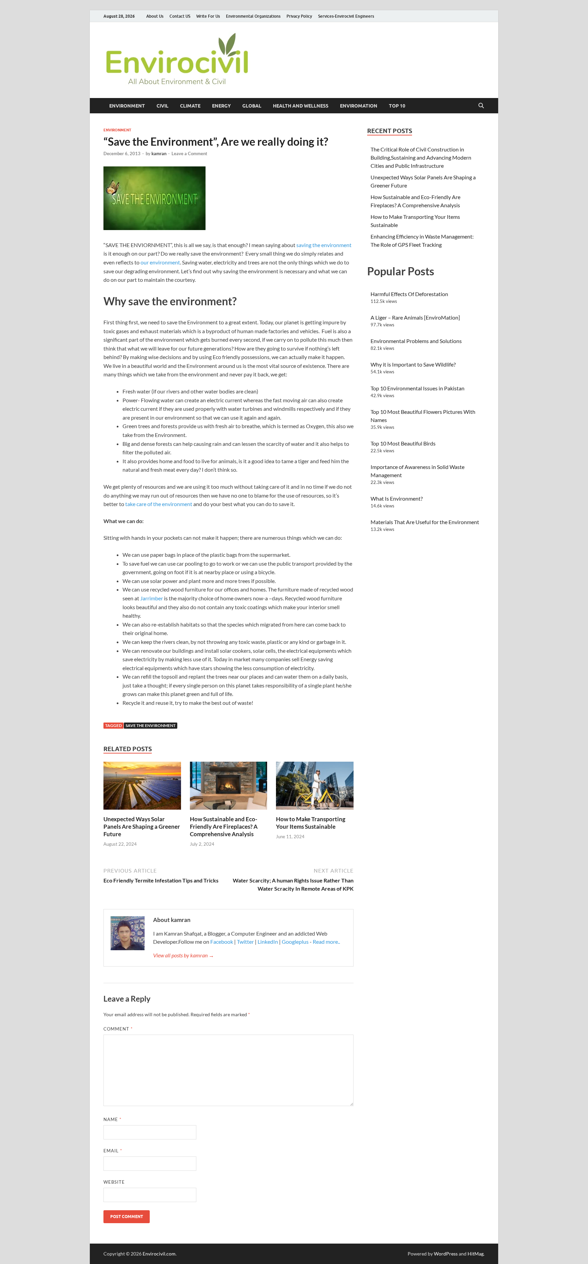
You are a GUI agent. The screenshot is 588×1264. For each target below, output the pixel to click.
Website (114, 1182)
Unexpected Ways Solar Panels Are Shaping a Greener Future (141, 826)
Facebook (222, 941)
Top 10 (397, 106)
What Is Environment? (397, 498)
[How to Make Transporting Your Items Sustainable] (315, 787)
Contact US (179, 16)
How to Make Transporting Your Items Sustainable (310, 822)
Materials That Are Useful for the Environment (425, 522)
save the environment (151, 725)
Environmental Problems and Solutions (416, 341)
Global (251, 106)
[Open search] (481, 106)
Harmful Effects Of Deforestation (409, 294)
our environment (160, 262)
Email (112, 1150)
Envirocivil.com (159, 1254)
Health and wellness (300, 106)
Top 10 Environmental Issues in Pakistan (417, 388)
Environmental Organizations (253, 16)
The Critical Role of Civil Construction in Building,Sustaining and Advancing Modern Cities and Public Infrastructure (421, 157)
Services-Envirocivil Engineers (346, 16)
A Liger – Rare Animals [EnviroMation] (415, 317)
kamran (158, 153)
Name (112, 1119)
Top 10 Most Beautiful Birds (403, 443)
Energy (221, 106)
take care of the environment (158, 504)
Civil (162, 106)
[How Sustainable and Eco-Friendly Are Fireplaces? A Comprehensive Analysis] (228, 787)
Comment (118, 1029)
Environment (127, 106)
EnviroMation (358, 106)
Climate (190, 106)
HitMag (476, 1254)
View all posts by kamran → (183, 955)
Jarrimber (151, 598)
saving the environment (324, 245)
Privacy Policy (299, 16)
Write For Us (208, 16)
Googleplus (295, 941)
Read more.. (326, 941)
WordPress (446, 1254)
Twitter (245, 941)
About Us (154, 16)
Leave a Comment (189, 153)
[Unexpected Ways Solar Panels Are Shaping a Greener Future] (142, 787)
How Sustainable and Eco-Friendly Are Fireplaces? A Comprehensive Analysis (224, 826)
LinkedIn (268, 941)
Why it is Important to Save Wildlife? (413, 364)
